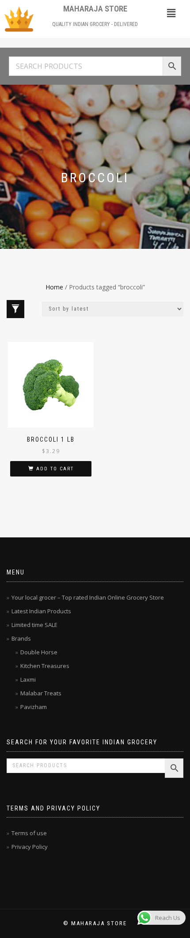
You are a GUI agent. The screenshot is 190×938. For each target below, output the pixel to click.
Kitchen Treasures (44, 666)
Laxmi (28, 679)
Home (54, 287)
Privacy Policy (29, 847)
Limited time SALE (34, 625)
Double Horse (38, 652)
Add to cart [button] (55, 469)
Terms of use (29, 833)
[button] (171, 12)
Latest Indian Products (41, 611)
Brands (21, 638)
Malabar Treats (40, 693)
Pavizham (33, 707)
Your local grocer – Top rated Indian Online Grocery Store (87, 597)
